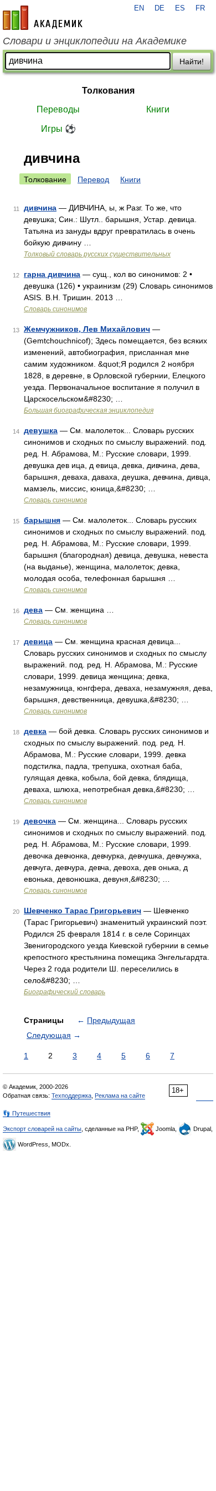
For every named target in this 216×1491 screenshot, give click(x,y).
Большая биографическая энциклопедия (88, 410)
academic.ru (43, 18)
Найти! (191, 61)
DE (159, 8)
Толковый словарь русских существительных (97, 254)
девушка (41, 430)
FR (200, 8)
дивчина (40, 207)
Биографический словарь (64, 992)
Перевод (93, 179)
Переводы (58, 109)
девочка (40, 820)
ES (180, 8)
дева (33, 609)
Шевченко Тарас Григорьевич (82, 910)
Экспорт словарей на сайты (42, 1128)
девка (35, 731)
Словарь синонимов (55, 309)
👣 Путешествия (26, 1113)
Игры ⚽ (58, 128)
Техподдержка (71, 1095)
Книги (157, 109)
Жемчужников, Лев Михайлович (87, 329)
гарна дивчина (52, 274)
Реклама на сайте (120, 1095)
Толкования (108, 90)
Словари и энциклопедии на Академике (95, 41)
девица (38, 641)
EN (139, 8)
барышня (42, 520)
